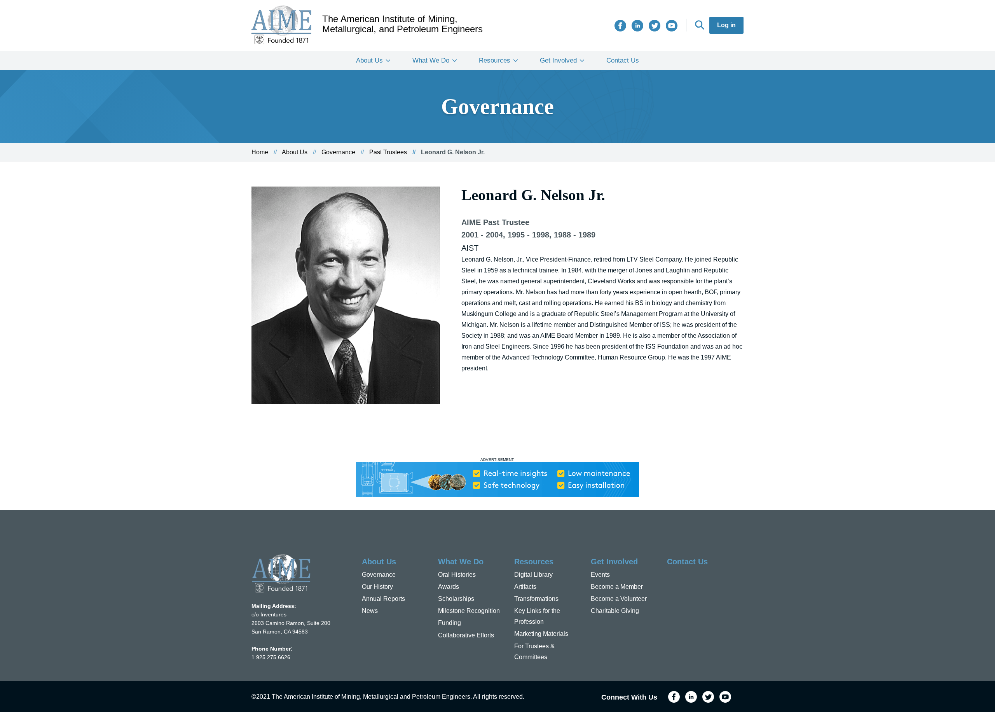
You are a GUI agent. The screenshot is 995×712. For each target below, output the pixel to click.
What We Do (430, 60)
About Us (369, 60)
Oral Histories (457, 574)
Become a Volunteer (619, 598)
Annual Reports (383, 598)
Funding (449, 623)
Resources (494, 60)
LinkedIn (637, 25)
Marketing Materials (541, 633)
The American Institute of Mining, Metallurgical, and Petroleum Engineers (402, 24)
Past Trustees (388, 152)
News (370, 610)
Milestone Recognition (469, 610)
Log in (726, 25)
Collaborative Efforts (466, 635)
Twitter (654, 25)
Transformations (536, 598)
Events (600, 574)
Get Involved (558, 60)
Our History (377, 586)
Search (699, 25)
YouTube (671, 25)
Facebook (620, 25)
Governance (338, 152)
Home (259, 152)
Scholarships (456, 598)
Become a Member (617, 586)
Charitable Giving (615, 610)
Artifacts (525, 586)
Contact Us (622, 60)
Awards (448, 586)
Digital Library (533, 574)
